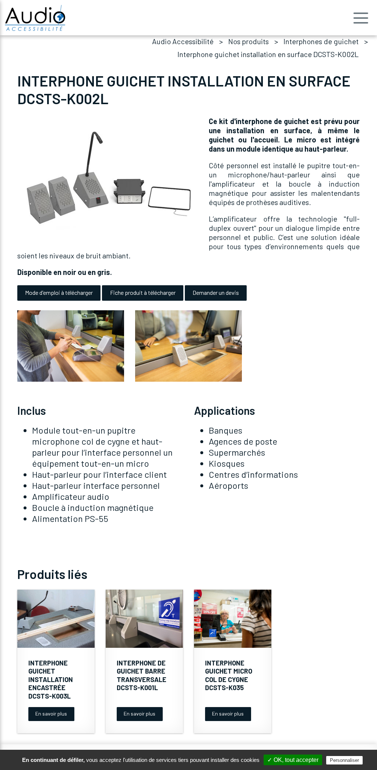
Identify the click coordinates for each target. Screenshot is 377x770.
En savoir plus (51, 713)
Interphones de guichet (321, 41)
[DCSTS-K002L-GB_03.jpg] (188, 345)
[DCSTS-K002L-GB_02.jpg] (70, 345)
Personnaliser (344, 760)
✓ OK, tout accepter (292, 760)
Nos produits (248, 41)
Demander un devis (216, 292)
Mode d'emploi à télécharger (59, 292)
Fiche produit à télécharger (143, 292)
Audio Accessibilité (183, 41)
